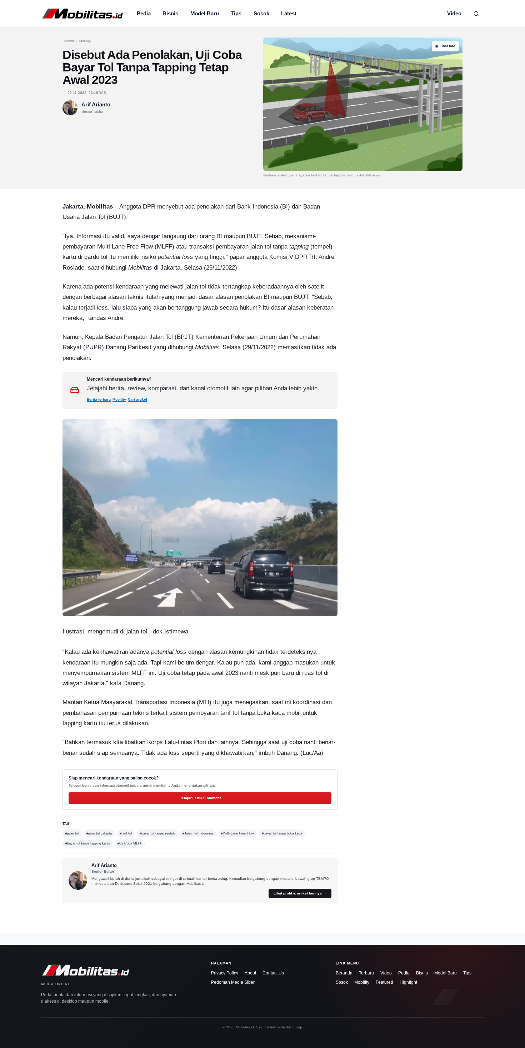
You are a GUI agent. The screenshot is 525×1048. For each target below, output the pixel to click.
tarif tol (229, 712)
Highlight (408, 982)
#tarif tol (126, 833)
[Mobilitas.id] (82, 13)
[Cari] (476, 13)
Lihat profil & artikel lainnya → (300, 893)
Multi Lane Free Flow (125, 246)
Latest (288, 13)
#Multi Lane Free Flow (237, 833)
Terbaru (366, 973)
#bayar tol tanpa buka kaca (282, 833)
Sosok (261, 13)
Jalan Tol (93, 216)
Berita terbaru (99, 399)
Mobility (85, 41)
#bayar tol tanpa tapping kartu (87, 843)
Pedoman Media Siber (233, 982)
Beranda (68, 41)
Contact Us (273, 973)
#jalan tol (72, 833)
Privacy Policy (224, 973)
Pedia (143, 13)
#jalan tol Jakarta (99, 833)
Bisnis (170, 13)
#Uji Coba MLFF (130, 843)
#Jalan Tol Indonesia (197, 833)
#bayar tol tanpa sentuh (157, 833)
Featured (384, 982)
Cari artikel (137, 399)
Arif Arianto (95, 104)
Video (454, 13)
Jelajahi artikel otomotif (200, 798)
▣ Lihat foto (445, 46)
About (250, 973)
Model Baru (204, 13)
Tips (236, 13)
